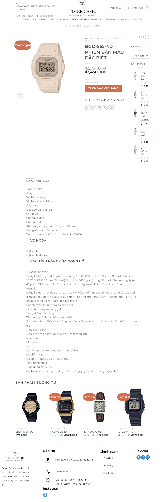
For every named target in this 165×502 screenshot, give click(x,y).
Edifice (136, 19)
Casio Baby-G (118, 100)
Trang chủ (92, 38)
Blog (87, 26)
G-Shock (96, 19)
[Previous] (15, 415)
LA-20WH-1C (125, 431)
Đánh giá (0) (43, 181)
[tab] (30, 181)
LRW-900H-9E (24, 431)
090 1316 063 (59, 471)
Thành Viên (108, 473)
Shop (105, 38)
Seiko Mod (123, 19)
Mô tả (30, 181)
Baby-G (110, 19)
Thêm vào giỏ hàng (103, 88)
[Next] (149, 415)
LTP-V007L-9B (93, 431)
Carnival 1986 (73, 26)
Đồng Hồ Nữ (79, 19)
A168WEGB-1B (58, 431)
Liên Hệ (97, 26)
